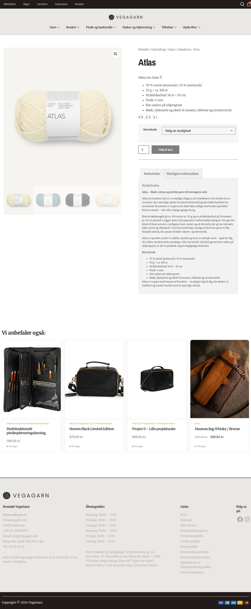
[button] (115, 54)
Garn (53, 27)
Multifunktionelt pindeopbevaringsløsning (26, 431)
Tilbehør (167, 27)
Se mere (31, 379)
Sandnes (184, 49)
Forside (143, 49)
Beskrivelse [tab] (152, 173)
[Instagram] (247, 519)
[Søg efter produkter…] (242, 4)
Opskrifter (190, 27)
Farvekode (150, 129)
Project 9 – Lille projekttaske (153, 429)
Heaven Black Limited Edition (91, 429)
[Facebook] (240, 519)
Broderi (71, 27)
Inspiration (61, 4)
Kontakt (79, 4)
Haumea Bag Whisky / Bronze (217, 429)
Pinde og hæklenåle (99, 27)
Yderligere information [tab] (182, 173)
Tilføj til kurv (165, 150)
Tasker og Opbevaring (137, 27)
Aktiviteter (10, 4)
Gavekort (42, 4)
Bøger (26, 4)
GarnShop (158, 49)
